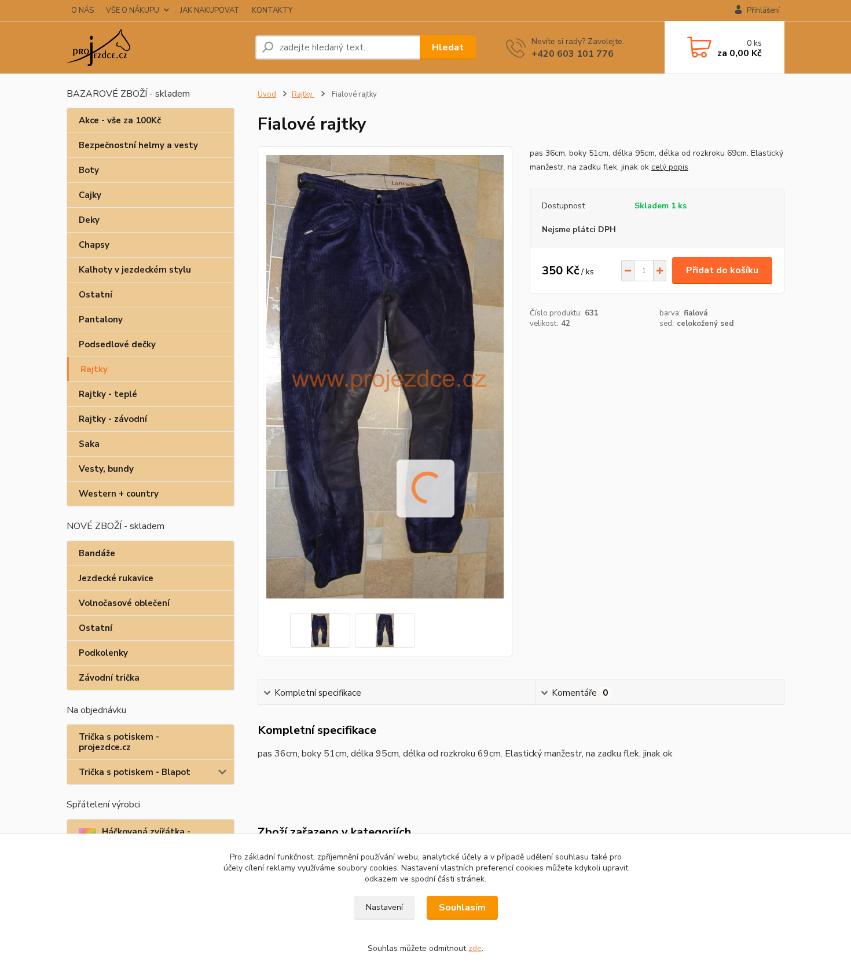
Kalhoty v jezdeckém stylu (135, 270)
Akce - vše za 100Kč (120, 120)
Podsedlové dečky (117, 344)
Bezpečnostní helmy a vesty (138, 145)
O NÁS (82, 10)
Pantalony (101, 319)
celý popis (669, 166)
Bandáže (97, 553)
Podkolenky (103, 653)
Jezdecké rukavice (116, 578)
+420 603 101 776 (572, 53)
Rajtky (94, 369)
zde (475, 948)
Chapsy (94, 245)
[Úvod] (156, 47)
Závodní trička (109, 678)
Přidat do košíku (722, 270)
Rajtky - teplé (108, 394)
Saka (89, 444)
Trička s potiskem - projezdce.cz (119, 742)
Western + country (119, 493)
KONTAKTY (272, 10)
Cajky (90, 195)
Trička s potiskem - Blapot (134, 772)
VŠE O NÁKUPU (132, 10)
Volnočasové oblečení (124, 603)
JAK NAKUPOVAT (210, 10)
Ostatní (95, 294)
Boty (89, 170)
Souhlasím (462, 907)
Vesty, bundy (106, 469)
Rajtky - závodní (113, 419)
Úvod (267, 94)
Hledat (448, 47)
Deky (89, 220)
